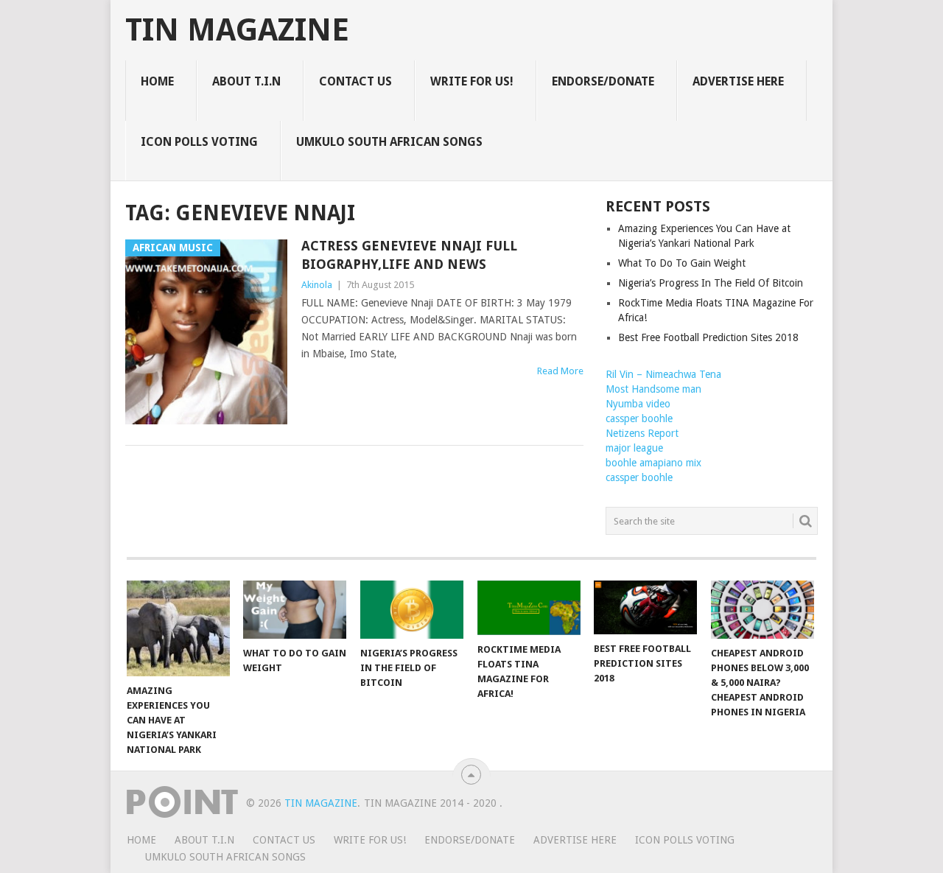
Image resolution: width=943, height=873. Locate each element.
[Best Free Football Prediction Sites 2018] (645, 607)
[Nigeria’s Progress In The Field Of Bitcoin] (411, 610)
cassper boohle (639, 418)
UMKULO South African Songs (389, 142)
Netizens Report (642, 433)
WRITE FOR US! (471, 81)
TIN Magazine (237, 30)
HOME (157, 81)
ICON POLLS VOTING (199, 142)
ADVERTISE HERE (738, 81)
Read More (560, 370)
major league (634, 448)
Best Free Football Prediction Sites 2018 (708, 337)
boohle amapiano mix (653, 463)
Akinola (316, 284)
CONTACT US (355, 81)
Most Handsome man (653, 389)
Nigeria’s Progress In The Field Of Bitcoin (710, 283)
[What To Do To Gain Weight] (294, 610)
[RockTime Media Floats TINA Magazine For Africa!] (529, 608)
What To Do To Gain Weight (682, 263)
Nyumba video (638, 404)
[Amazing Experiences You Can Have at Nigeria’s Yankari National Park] (178, 628)
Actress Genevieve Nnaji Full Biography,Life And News (409, 255)
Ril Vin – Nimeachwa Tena (663, 374)
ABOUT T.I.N (246, 81)
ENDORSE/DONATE (603, 81)
